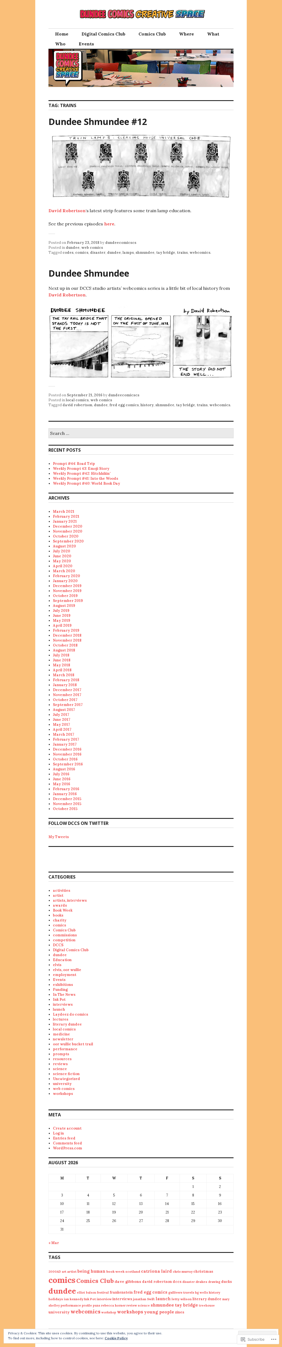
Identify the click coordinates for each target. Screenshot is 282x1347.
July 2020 (61, 551)
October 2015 (65, 808)
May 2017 (61, 724)
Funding (60, 989)
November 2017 (67, 694)
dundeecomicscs (120, 242)
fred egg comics (124, 405)
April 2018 (62, 670)
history (147, 405)
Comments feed (67, 1143)
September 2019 (68, 600)
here (109, 224)
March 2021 (63, 511)
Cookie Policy (116, 1338)
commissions (65, 935)
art (64, 1271)
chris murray (182, 1271)
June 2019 (61, 615)
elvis (57, 964)
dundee (73, 247)
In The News (64, 994)
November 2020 (67, 531)
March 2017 (63, 734)
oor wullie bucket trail (73, 1044)
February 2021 (66, 516)
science (60, 1069)
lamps (128, 252)
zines (179, 1312)
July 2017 (61, 714)
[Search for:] (141, 433)
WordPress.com (67, 1148)
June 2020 (62, 556)
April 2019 (62, 625)
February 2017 (66, 739)
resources (62, 1059)
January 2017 (65, 744)
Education (62, 960)
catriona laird (156, 1271)
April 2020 (62, 566)
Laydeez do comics (70, 1014)
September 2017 (68, 704)
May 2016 (61, 784)
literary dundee (67, 1024)
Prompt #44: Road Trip (74, 463)
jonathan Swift (144, 1299)
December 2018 (67, 635)
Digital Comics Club (103, 34)
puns (96, 1305)
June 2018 (61, 660)
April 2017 (62, 729)
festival (103, 1292)
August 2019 (64, 605)
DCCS (58, 945)
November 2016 (67, 754)
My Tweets (58, 837)
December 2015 (67, 799)
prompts (61, 1054)
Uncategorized (66, 1078)
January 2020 (65, 581)
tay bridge (165, 252)
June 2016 (61, 779)
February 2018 (66, 680)
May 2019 (61, 620)
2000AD (54, 1272)
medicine (61, 1034)
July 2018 (61, 655)
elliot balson (86, 1292)
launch (59, 1009)
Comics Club (152, 34)
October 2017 (65, 699)
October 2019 (65, 595)
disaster (97, 252)
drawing (214, 1282)
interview (104, 1299)
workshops (63, 1093)
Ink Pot (59, 999)
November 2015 (67, 803)
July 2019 (61, 610)
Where (186, 34)
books (58, 915)
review (131, 1305)
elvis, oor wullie (67, 969)
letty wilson (182, 1299)
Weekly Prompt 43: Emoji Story (81, 468)
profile (87, 1305)
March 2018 (63, 675)
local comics (77, 400)
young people (159, 1312)
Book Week (62, 910)
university (62, 1083)
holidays (55, 1299)
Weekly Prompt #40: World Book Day (86, 483)
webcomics (199, 252)
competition (64, 940)
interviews (63, 1004)
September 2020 (68, 541)
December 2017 (67, 690)
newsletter (63, 1039)
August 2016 (64, 769)
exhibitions (63, 984)
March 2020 (64, 571)
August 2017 (64, 709)
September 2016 (68, 764)
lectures (60, 1019)
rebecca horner (113, 1305)
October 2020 (65, 536)
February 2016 (66, 789)
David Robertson (67, 210)
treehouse (207, 1305)
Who (60, 44)
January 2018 (65, 685)
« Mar (53, 1242)
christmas (203, 1271)
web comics (92, 247)
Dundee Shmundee (88, 273)
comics (81, 252)
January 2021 (65, 521)
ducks (226, 1281)
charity (59, 920)
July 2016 (61, 774)
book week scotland (123, 1271)
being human (91, 1271)
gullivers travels (181, 1292)
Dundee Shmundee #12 (97, 121)
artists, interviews (70, 900)
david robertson (77, 405)
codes (68, 252)
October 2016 (65, 759)
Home (61, 34)
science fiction (66, 1073)
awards (60, 905)
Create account (67, 1128)
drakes (201, 1282)
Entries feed (64, 1138)
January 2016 (65, 794)
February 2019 (66, 630)
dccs (177, 1281)
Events (86, 44)
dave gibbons (128, 1281)
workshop (108, 1312)
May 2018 (61, 665)
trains (182, 252)
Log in (58, 1133)
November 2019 (67, 590)
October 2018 (65, 645)
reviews (60, 1064)
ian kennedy (73, 1299)
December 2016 (67, 749)
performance (65, 1049)
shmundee (144, 252)
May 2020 (62, 561)
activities (61, 890)
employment (64, 974)
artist (58, 895)
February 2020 (66, 576)
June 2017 (61, 719)
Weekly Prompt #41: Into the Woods (85, 478)
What (213, 34)
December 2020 (67, 526)
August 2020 (64, 546)
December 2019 (67, 585)
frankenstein (121, 1292)
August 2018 (64, 650)
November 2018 (67, 640)
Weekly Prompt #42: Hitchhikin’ (81, 473)
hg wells (201, 1292)
